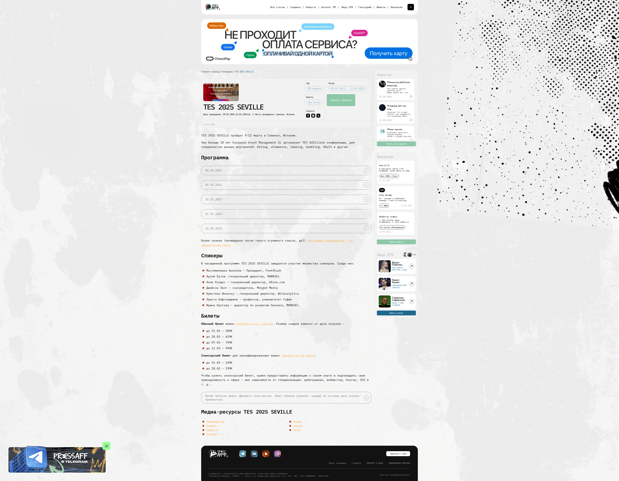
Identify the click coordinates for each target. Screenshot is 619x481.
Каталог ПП (328, 7)
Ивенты (381, 7)
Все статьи (277, 7)
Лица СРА (347, 7)
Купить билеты (341, 100)
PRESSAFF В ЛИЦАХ (375, 463)
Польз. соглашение (337, 463)
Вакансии (396, 7)
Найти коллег (396, 313)
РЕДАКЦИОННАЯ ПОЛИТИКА (399, 463)
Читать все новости (396, 143)
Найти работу (396, 241)
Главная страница (210, 71)
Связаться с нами (398, 453)
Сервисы (295, 7)
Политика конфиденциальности (395, 475)
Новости (311, 7)
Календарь (227, 71)
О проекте (356, 463)
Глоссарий (364, 7)
